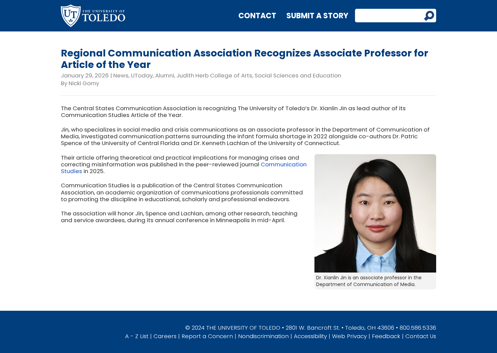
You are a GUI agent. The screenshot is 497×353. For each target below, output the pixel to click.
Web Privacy (349, 336)
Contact (257, 15)
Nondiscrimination (263, 336)
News (120, 75)
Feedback (386, 336)
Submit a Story (317, 15)
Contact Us (420, 336)
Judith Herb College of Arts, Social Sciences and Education (258, 75)
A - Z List (136, 336)
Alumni (164, 75)
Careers (164, 336)
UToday (142, 75)
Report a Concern (207, 336)
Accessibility (310, 336)
